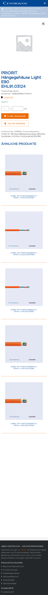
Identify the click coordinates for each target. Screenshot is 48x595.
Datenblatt (8, 97)
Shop (16, 9)
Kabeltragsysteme (11, 573)
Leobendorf (8, 592)
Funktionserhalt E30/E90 (30, 9)
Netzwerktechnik (10, 576)
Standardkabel (9, 583)
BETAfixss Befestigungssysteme (14, 11)
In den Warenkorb (16, 116)
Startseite (8, 9)
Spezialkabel (8, 580)
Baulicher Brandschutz (13, 566)
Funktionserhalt (10, 570)
